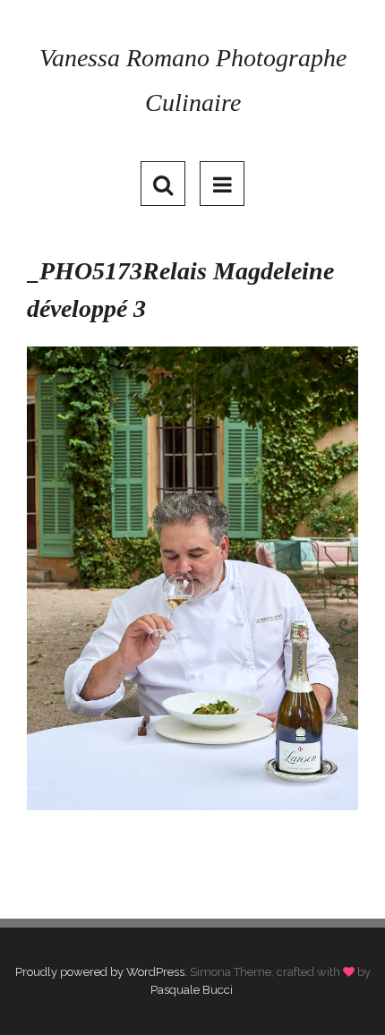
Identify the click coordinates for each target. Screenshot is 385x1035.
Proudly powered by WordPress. (101, 972)
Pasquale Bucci (191, 990)
